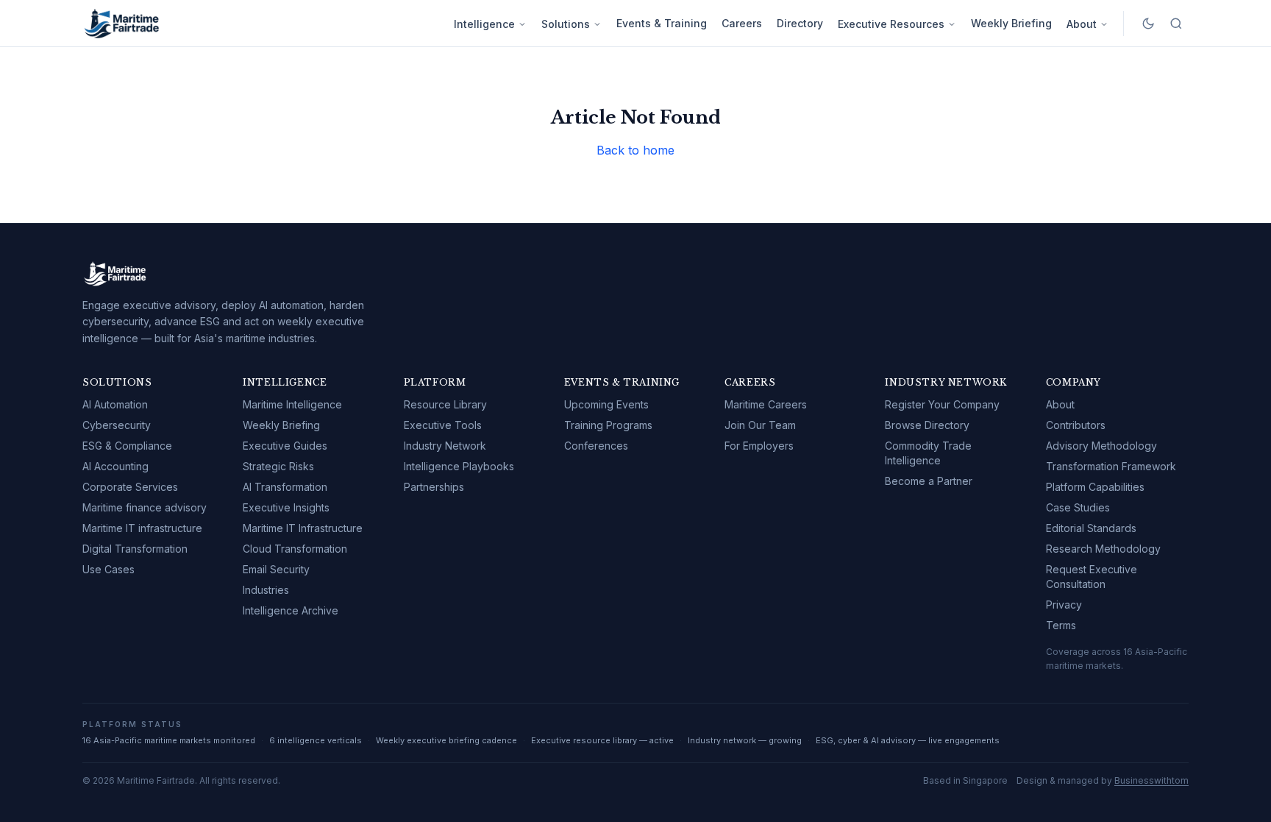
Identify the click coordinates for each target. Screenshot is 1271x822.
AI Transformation (285, 487)
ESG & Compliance (127, 445)
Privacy (1064, 604)
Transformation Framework (1111, 466)
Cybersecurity (116, 425)
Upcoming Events (606, 404)
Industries (266, 590)
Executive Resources (891, 24)
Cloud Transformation (295, 548)
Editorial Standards (1091, 528)
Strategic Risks (278, 466)
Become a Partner (928, 481)
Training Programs (608, 425)
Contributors (1076, 425)
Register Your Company (942, 404)
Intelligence (484, 24)
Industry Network (445, 445)
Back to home (635, 150)
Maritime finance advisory (144, 507)
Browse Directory (927, 425)
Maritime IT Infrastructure (303, 528)
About (1082, 24)
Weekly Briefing (1011, 23)
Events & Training (661, 23)
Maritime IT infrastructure (142, 528)
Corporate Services (130, 487)
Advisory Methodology (1101, 445)
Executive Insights (286, 507)
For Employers (759, 445)
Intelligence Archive (290, 610)
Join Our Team (760, 425)
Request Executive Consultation (1091, 576)
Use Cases (108, 569)
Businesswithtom (1151, 780)
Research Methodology (1103, 548)
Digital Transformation (135, 548)
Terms (1061, 625)
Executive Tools (443, 425)
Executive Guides (285, 445)
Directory (800, 23)
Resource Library (445, 404)
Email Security (276, 569)
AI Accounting (115, 466)
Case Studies (1078, 507)
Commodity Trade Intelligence (928, 453)
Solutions (565, 24)
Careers (742, 23)
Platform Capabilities (1095, 487)
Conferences (596, 445)
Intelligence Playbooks (459, 466)
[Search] (1176, 23)
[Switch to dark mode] (1148, 23)
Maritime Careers (765, 404)
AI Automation (115, 404)
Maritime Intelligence (292, 404)
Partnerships (434, 487)
